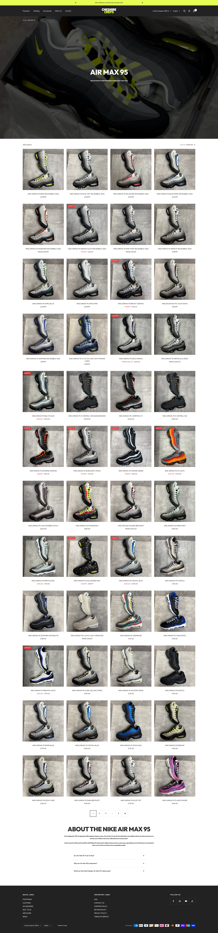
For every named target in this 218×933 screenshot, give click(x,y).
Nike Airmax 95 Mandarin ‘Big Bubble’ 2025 (43, 249)
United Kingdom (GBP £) (161, 11)
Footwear (26, 11)
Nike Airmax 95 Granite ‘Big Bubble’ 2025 (175, 249)
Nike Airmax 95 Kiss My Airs (43, 800)
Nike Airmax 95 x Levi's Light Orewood (87, 636)
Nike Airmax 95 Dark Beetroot (87, 800)
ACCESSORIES (28, 906)
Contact (68, 11)
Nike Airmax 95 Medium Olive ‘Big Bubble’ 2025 (87, 249)
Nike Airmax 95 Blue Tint (131, 800)
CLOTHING (27, 903)
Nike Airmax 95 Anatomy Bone (130, 690)
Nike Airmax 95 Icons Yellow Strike (87, 690)
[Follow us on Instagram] (180, 901)
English (175, 11)
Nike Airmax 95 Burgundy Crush (87, 471)
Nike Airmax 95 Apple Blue (43, 304)
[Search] (184, 11)
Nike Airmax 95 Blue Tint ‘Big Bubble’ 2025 (87, 194)
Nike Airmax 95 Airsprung (131, 636)
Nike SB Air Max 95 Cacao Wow (174, 304)
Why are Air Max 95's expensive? (85, 863)
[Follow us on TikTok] (192, 901)
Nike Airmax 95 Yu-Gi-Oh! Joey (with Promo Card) (87, 360)
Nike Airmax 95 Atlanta (175, 471)
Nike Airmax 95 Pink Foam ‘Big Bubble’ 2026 (131, 249)
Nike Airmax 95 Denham (174, 745)
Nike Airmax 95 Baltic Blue (43, 416)
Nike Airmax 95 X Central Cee (175, 416)
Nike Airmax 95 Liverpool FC (131, 416)
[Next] (125, 813)
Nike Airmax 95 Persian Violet (43, 690)
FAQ (95, 899)
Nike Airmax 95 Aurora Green (131, 471)
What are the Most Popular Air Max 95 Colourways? (92, 871)
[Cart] (194, 11)
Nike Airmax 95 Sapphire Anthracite (43, 636)
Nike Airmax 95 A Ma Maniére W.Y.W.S (43, 526)
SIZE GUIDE (27, 913)
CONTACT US (99, 903)
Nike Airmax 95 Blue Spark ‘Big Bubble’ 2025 (175, 194)
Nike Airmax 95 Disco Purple (131, 359)
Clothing (36, 11)
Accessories (47, 11)
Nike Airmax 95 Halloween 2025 (87, 581)
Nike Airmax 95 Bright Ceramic (131, 304)
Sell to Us (58, 11)
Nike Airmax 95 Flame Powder (174, 800)
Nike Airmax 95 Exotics (174, 690)
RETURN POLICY (100, 910)
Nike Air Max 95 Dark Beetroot (131, 526)
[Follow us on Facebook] (173, 901)
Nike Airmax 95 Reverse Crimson (43, 471)
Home (24, 20)
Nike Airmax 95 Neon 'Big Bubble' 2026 (43, 194)
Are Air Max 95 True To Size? (84, 856)
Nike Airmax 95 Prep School (43, 581)
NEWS (25, 917)
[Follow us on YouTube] (186, 901)
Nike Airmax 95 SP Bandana (87, 526)
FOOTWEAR (27, 899)
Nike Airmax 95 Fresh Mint (175, 526)
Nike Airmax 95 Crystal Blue (131, 581)
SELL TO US (27, 910)
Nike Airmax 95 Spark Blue (43, 745)
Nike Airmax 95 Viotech (175, 581)
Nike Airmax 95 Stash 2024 (131, 745)
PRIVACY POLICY (100, 913)
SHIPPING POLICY (100, 906)
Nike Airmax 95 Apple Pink (87, 304)
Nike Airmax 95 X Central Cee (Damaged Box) (87, 416)
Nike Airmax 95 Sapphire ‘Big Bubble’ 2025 (43, 359)
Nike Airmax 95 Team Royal (175, 636)
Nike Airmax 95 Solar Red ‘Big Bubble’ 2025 (131, 194)
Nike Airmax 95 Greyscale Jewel (174, 359)
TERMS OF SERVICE (101, 917)
